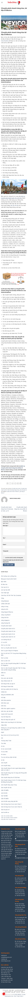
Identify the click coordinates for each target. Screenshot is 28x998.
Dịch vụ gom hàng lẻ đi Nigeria (9, 650)
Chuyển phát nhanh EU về (8, 636)
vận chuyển (4, 762)
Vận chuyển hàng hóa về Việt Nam (10, 777)
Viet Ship (6, 976)
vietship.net (4, 955)
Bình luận (5, 525)
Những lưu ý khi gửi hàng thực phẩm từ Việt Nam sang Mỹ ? (13, 728)
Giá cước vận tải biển (7, 678)
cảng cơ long (4, 606)
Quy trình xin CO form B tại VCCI (10, 735)
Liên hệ (23, 992)
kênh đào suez (5, 703)
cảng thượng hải (5, 623)
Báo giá (13, 992)
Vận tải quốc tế (23, 490)
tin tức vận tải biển (6, 749)
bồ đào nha (4, 584)
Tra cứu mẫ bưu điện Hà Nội (8, 757)
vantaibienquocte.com (6, 957)
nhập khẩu (4, 725)
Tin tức (18, 992)
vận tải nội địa (14, 205)
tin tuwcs (3, 754)
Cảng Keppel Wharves (7, 612)
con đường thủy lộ (6, 639)
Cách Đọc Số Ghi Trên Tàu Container (11, 595)
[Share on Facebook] (10, 483)
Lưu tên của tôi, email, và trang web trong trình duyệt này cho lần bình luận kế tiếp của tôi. (13, 559)
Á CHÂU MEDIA (17, 994)
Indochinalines (5, 41)
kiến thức (3, 705)
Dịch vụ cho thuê (5, 645)
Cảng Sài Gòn (5, 617)
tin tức (3, 746)
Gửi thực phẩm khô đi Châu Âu (9, 689)
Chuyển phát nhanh (16, 488)
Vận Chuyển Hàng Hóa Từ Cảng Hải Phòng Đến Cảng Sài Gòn (14, 773)
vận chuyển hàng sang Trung (9, 785)
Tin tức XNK (4, 751)
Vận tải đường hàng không (13, 490)
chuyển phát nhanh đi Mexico (12, 491)
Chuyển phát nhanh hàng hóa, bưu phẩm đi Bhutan (20, 508)
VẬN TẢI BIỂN (4, 790)
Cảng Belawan (5, 601)
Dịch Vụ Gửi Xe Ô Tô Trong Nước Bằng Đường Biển (13, 654)
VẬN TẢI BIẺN (4, 798)
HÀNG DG (4, 692)
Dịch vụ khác (4, 658)
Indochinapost (4, 974)
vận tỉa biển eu (5, 812)
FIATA (2, 675)
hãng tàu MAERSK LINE (7, 694)
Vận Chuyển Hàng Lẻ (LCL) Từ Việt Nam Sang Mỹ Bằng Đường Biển (13, 781)
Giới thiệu (11, 990)
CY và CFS (4, 642)
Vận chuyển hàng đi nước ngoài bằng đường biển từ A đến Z (13, 769)
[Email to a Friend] (15, 483)
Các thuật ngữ (5, 592)
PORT (2, 732)
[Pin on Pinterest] (18, 483)
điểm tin (3, 672)
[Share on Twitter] (12, 483)
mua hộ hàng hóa (5, 716)
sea (2, 738)
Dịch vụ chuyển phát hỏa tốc (9, 648)
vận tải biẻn (4, 793)
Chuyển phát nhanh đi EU (8, 628)
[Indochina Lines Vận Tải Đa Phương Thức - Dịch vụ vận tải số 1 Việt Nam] (14, 2)
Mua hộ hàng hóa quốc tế (8, 719)
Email (4, 544)
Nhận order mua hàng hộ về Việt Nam (11, 722)
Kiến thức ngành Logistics (8, 708)
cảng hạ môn (4, 609)
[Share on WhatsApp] (7, 483)
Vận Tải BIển (4, 796)
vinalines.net (4, 959)
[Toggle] (26, 626)
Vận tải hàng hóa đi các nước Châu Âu (11, 807)
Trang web (5, 551)
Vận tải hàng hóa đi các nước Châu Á (11, 804)
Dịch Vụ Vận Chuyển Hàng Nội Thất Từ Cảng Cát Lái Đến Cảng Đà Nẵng (13, 669)
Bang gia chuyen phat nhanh (8, 579)
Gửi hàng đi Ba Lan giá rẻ (8, 683)
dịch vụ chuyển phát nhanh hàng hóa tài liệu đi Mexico (13, 467)
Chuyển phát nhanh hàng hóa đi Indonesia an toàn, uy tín (7, 508)
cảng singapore (5, 620)
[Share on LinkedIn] (20, 483)
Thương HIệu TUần (6, 740)
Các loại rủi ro (5, 587)
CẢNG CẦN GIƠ (5, 603)
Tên (4, 538)
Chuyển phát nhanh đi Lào (8, 631)
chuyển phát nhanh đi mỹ (8, 634)
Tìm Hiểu (3, 743)
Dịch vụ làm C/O (5, 660)
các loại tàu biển (5, 590)
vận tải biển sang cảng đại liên (9, 801)
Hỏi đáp (3, 697)
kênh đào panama (6, 700)
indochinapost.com (5, 960)
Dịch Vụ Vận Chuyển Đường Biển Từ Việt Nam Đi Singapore (13, 664)
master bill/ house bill (7, 714)
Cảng (2, 598)
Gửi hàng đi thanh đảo (7, 686)
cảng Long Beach (5, 614)
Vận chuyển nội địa (6, 787)
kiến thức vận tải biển (7, 711)
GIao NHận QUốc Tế (6, 681)
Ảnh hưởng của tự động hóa (8, 576)
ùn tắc (2, 760)
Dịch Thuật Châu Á (18, 996)
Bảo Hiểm (3, 581)
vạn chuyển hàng (5, 765)
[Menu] (2, 2)
